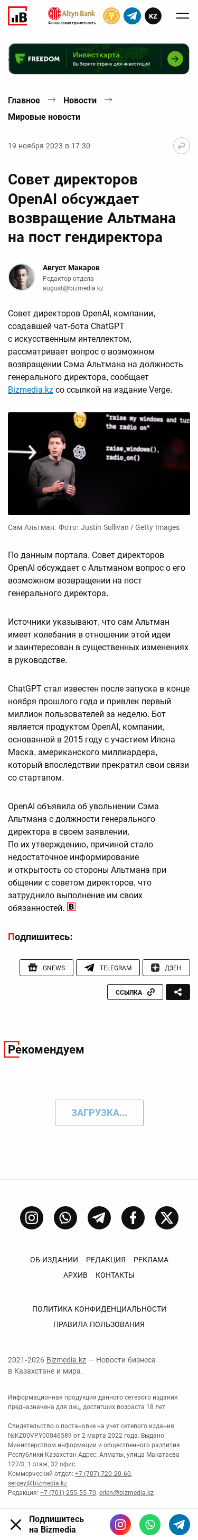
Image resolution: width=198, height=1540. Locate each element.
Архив (75, 1275)
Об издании (54, 1259)
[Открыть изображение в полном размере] (99, 463)
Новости (80, 100)
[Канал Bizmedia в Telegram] (99, 1217)
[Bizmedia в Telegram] (179, 1524)
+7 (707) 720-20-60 (103, 1473)
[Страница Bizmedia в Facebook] (133, 1217)
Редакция (106, 1259)
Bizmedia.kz (30, 390)
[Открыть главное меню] (182, 15)
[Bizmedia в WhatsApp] (150, 1524)
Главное (24, 100)
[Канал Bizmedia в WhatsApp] (65, 1217)
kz (153, 16)
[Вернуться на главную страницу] (181, 145)
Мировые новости (44, 117)
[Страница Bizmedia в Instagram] (31, 1217)
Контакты (115, 1275)
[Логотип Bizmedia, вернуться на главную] (17, 15)
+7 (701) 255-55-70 (68, 1493)
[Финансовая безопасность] (72, 16)
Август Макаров (71, 267)
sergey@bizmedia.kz (37, 1483)
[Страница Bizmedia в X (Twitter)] (166, 1217)
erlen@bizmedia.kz (126, 1493)
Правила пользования (99, 1324)
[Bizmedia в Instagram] (120, 1524)
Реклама (151, 1259)
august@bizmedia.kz (73, 288)
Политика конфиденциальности (99, 1309)
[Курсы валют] (111, 16)
